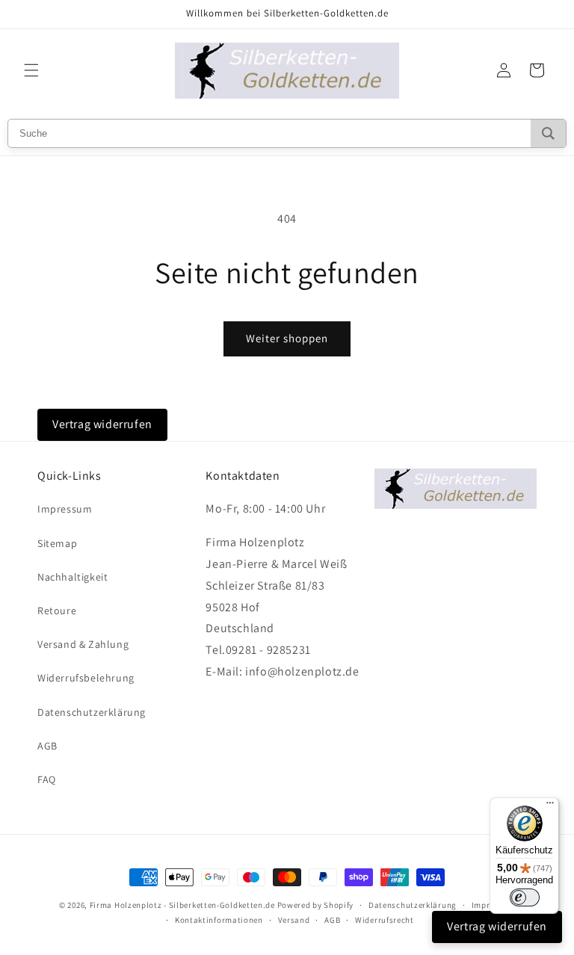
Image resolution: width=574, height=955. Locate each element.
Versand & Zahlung (83, 644)
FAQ (46, 779)
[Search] (548, 133)
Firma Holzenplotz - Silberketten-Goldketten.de (183, 905)
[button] (31, 70)
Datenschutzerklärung (91, 712)
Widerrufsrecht (384, 920)
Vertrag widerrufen (102, 424)
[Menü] (550, 806)
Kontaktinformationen (219, 920)
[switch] (525, 897)
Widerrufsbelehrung (86, 677)
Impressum (64, 509)
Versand (294, 920)
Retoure (56, 610)
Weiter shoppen (287, 338)
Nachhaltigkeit (72, 577)
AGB (47, 745)
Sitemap (57, 543)
